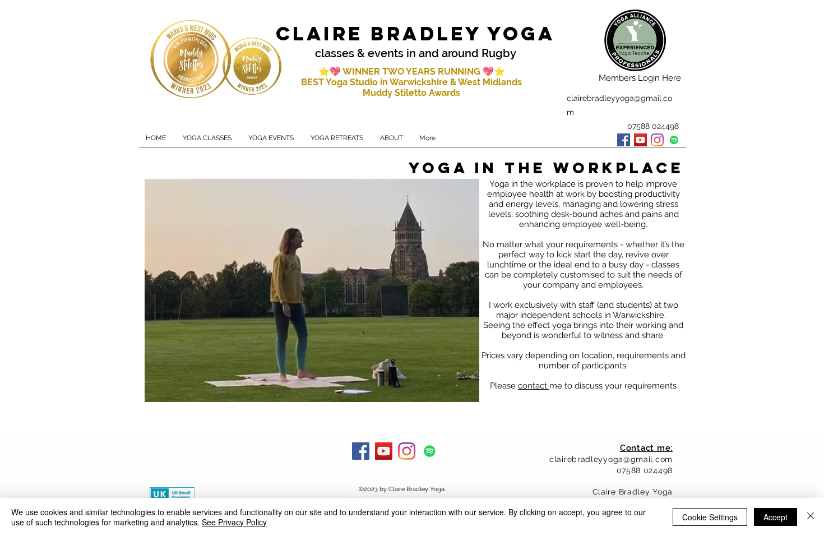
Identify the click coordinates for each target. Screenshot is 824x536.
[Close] (810, 517)
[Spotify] (674, 139)
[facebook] (623, 139)
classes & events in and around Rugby (415, 53)
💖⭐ (494, 71)
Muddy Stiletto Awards (411, 92)
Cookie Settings (710, 517)
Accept (775, 517)
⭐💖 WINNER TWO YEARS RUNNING (400, 71)
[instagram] (657, 139)
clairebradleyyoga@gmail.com (611, 459)
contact (533, 386)
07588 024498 (645, 470)
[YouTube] (640, 139)
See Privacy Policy (234, 522)
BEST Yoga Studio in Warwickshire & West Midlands (411, 82)
